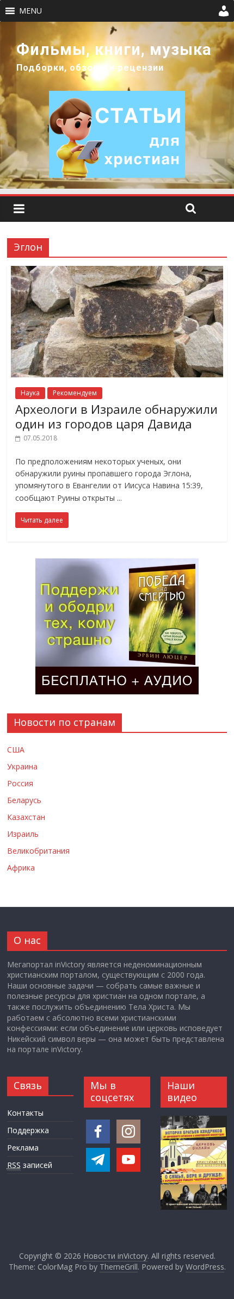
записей (29, 1165)
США (15, 749)
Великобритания (38, 851)
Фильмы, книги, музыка (114, 49)
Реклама (23, 1147)
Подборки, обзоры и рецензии (90, 68)
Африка (21, 867)
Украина (22, 766)
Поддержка (28, 1130)
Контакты (25, 1113)
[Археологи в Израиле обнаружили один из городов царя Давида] (117, 272)
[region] (117, 105)
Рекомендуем (75, 392)
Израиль (23, 834)
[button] (30, 11)
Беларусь (24, 800)
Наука (30, 392)
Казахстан (26, 817)
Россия (20, 783)
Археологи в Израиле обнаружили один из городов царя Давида (116, 416)
